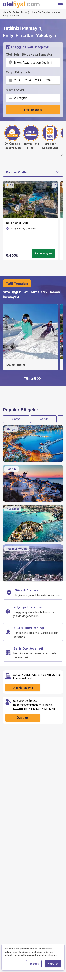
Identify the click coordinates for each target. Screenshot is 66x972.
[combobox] (52, 62)
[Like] (54, 185)
